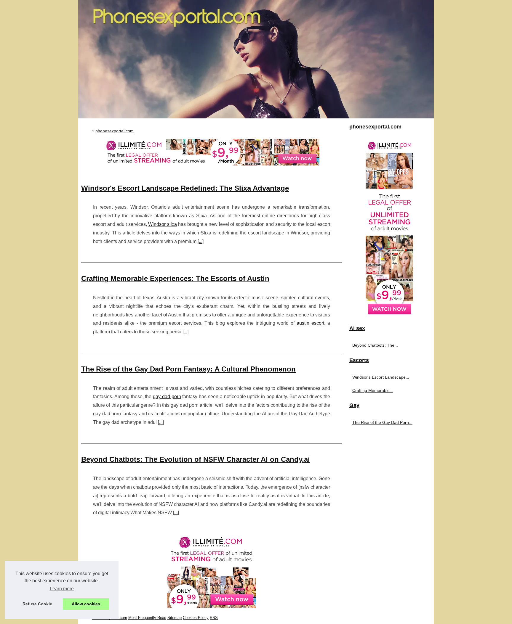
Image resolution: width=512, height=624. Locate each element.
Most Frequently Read (147, 617)
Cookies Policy (196, 617)
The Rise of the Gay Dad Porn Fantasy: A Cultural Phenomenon (188, 369)
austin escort (310, 323)
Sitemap (174, 617)
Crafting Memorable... (372, 390)
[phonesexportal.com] (256, 59)
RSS (214, 617)
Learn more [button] (62, 588)
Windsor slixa (162, 224)
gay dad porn (167, 396)
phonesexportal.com (114, 130)
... (200, 241)
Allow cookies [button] (86, 604)
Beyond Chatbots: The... (375, 345)
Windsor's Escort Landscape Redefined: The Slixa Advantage (185, 188)
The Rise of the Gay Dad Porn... (382, 422)
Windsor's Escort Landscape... (380, 377)
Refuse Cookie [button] (37, 604)
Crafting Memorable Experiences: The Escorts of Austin (175, 278)
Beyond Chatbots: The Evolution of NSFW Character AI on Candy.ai (195, 459)
